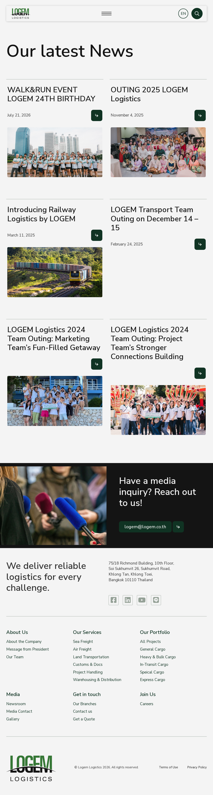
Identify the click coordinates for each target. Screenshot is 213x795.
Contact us (82, 711)
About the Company (24, 641)
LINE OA (156, 600)
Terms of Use (168, 767)
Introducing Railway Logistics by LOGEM (41, 214)
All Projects (150, 641)
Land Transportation (91, 657)
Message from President (27, 649)
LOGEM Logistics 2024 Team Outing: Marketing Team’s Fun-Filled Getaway (53, 338)
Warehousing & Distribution (97, 679)
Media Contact (19, 711)
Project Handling (88, 672)
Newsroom (16, 704)
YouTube (142, 600)
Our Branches (84, 704)
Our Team (15, 657)
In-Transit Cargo (154, 664)
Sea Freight (83, 641)
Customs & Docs (88, 664)
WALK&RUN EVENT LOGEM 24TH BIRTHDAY (51, 94)
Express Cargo (152, 679)
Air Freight (82, 649)
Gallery (12, 719)
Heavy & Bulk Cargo (158, 657)
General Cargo (152, 649)
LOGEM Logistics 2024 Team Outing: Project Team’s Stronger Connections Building (150, 343)
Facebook (113, 600)
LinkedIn (128, 600)
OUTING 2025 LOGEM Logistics (149, 94)
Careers (146, 704)
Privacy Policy (197, 767)
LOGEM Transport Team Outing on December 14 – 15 (154, 218)
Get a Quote (84, 719)
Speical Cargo (152, 672)
